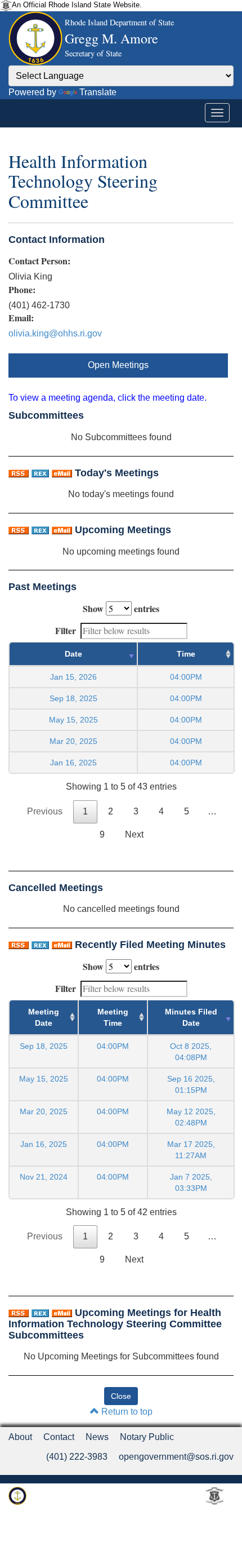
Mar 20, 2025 (73, 741)
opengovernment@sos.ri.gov (176, 1456)
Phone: (21, 289)
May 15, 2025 (73, 719)
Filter (65, 630)
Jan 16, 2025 (73, 762)
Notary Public (147, 1437)
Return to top (126, 1411)
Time (186, 653)
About (20, 1437)
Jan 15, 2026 (73, 676)
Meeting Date (43, 1017)
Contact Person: (39, 261)
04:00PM (113, 1046)
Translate (97, 92)
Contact (58, 1437)
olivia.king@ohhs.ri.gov (55, 333)
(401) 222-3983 (76, 1456)
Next (134, 834)
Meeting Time (112, 1017)
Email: (21, 318)
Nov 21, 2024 (44, 1176)
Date (73, 653)
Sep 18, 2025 (73, 698)
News (97, 1437)
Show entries (121, 608)
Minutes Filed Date (191, 1017)
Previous (44, 811)
